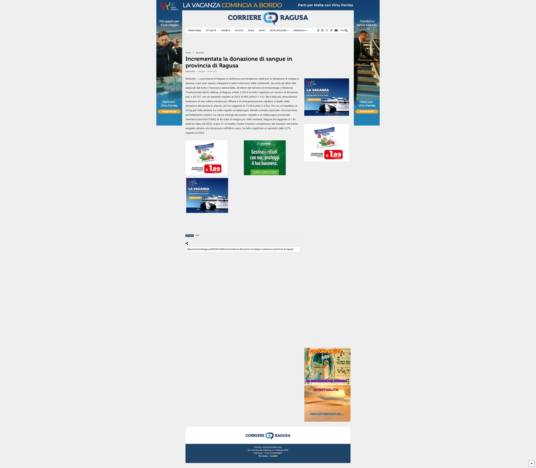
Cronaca (225, 30)
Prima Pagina (194, 30)
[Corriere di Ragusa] (268, 24)
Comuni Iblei (299, 30)
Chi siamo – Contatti (268, 456)
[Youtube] (336, 30)
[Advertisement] (236, 44)
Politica (239, 30)
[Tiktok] (331, 30)
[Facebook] (318, 30)
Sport (262, 30)
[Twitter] (327, 30)
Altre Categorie (278, 30)
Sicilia (251, 30)
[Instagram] (322, 30)
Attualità (211, 30)
